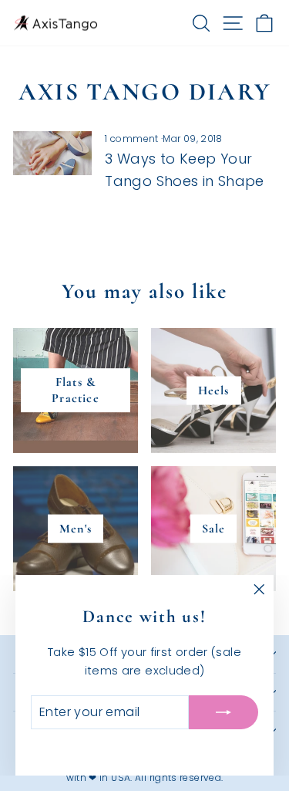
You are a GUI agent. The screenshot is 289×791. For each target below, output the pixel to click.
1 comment (133, 138)
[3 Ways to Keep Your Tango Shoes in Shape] (52, 153)
